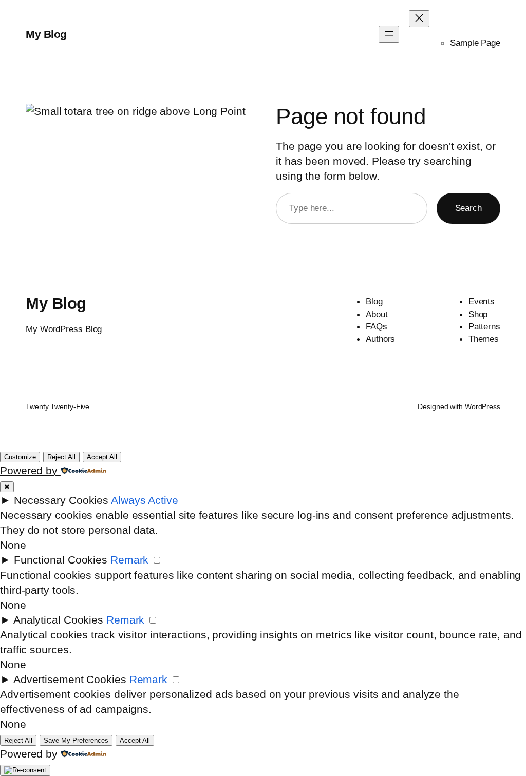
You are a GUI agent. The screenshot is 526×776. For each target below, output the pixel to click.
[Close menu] (419, 18)
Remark (129, 560)
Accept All (102, 457)
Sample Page (475, 42)
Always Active (144, 500)
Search (468, 208)
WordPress (482, 406)
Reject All (61, 457)
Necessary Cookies (61, 500)
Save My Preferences (76, 740)
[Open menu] (389, 34)
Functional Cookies (60, 560)
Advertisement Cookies (69, 679)
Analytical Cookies (58, 620)
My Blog (46, 34)
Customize (20, 457)
